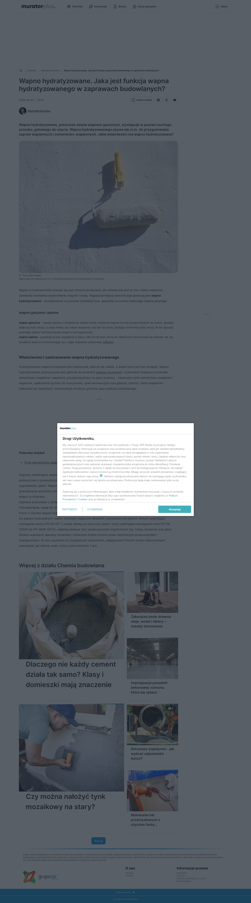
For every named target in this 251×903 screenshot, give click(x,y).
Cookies (83, 499)
